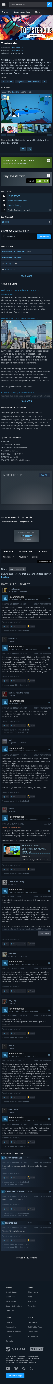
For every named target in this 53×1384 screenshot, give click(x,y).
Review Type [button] (8, 551)
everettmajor (14, 589)
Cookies (9, 1336)
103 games (12, 592)
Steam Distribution (14, 1306)
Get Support (33, 1331)
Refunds (9, 1341)
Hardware (32, 1301)
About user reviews (9, 521)
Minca (11, 1045)
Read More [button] (44, 933)
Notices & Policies (13, 1331)
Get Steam (32, 1322)
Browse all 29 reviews (26, 1257)
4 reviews (23, 592)
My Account (33, 1336)
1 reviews (11, 641)
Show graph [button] (43, 561)
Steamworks (11, 1301)
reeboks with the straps (18, 693)
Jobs (30, 1297)
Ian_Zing (12, 1000)
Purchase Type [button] (25, 551)
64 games (12, 743)
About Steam (11, 1292)
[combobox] (28, 4)
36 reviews (23, 956)
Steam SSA (10, 1297)
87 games (12, 956)
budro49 (12, 953)
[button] (6, 12)
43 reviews (12, 884)
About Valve (33, 1292)
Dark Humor (33, 81)
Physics (20, 81)
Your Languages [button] (16, 569)
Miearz (11, 809)
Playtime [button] (22, 557)
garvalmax (13, 638)
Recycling (32, 1306)
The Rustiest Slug (16, 881)
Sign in (4, 140)
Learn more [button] (43, 236)
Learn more (8, 163)
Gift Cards (10, 1311)
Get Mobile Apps (15, 1376)
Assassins (7, 81)
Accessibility (11, 1327)
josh (10, 740)
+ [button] (44, 81)
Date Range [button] (7, 557)
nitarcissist (13, 1109)
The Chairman (17, 47)
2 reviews (11, 696)
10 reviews (12, 812)
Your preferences (26, 521)
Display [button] (35, 557)
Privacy (9, 1322)
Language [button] (42, 551)
